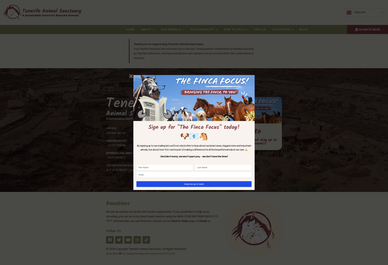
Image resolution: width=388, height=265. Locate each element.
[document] (194, 132)
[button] (131, 76)
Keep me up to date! (194, 184)
